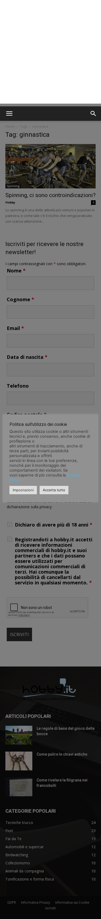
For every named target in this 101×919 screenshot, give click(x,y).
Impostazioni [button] (23, 490)
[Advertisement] (50, 53)
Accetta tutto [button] (54, 490)
